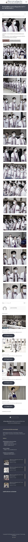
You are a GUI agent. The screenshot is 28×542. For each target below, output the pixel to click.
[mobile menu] (26, 2)
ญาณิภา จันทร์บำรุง (12, 16)
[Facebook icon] (12, 537)
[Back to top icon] (14, 531)
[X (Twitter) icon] (14, 537)
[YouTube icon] (15, 537)
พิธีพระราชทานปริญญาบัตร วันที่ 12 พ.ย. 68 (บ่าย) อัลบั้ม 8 (12, 356)
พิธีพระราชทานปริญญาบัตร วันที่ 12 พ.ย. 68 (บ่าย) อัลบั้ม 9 (12, 332)
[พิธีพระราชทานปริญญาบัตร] (14, 2)
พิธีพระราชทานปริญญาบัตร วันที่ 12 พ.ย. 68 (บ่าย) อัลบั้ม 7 (12, 379)
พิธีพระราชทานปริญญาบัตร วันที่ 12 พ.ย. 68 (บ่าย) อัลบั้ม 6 (12, 403)
